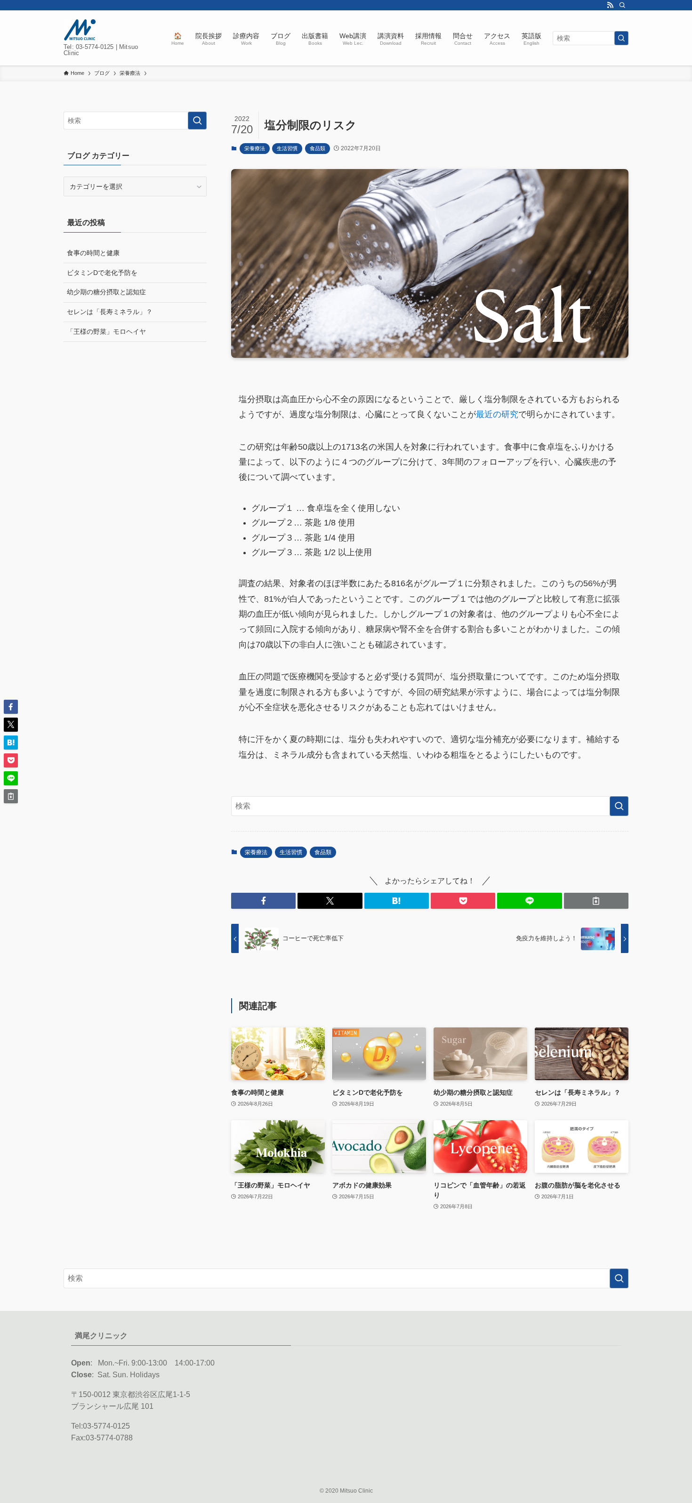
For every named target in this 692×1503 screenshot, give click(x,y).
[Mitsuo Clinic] (80, 30)
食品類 (317, 148)
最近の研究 (497, 414)
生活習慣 (287, 148)
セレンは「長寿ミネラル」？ (110, 311)
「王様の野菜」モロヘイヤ (106, 331)
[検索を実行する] (621, 38)
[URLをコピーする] (596, 901)
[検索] (622, 5)
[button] (263, 901)
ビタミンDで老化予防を (102, 272)
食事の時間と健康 (93, 253)
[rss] (610, 5)
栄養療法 (254, 148)
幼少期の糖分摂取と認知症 (106, 292)
